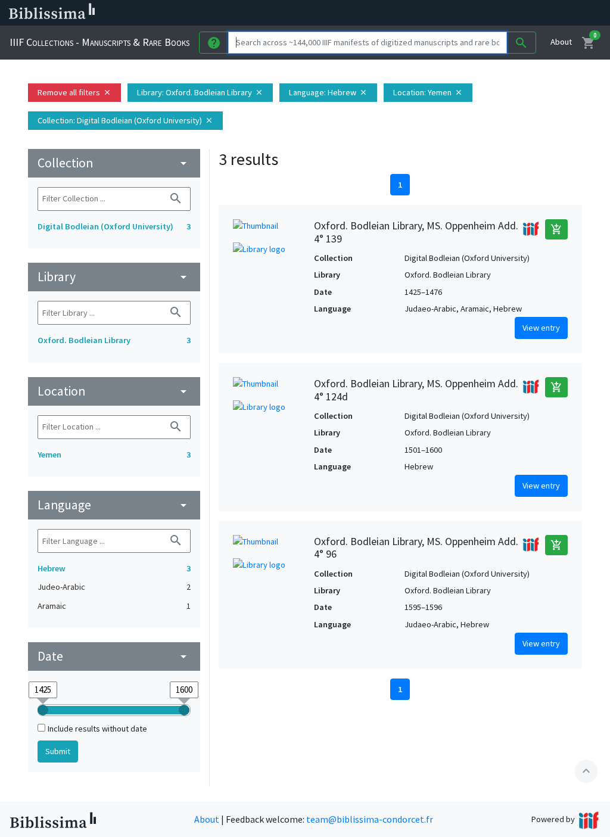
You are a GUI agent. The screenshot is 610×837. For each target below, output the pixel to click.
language (114, 505)
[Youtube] (521, 13)
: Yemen (428, 92)
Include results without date (97, 728)
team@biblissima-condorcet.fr (369, 819)
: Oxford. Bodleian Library (200, 92)
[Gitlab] (559, 13)
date (114, 656)
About (561, 41)
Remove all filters (74, 92)
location (114, 391)
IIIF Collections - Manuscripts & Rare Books (99, 42)
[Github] (540, 13)
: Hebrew (328, 92)
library (114, 277)
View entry (541, 327)
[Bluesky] (483, 13)
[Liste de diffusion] (445, 13)
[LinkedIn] (464, 13)
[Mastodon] (502, 13)
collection (114, 163)
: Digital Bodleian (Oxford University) (125, 120)
